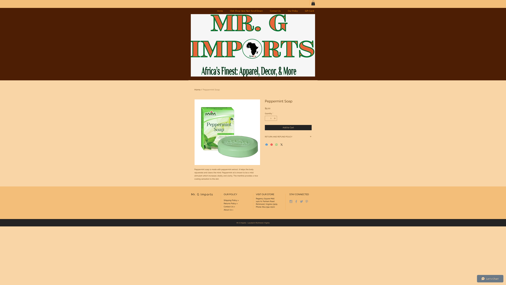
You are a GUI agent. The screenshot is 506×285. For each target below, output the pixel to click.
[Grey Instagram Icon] (291, 201)
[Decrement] (267, 118)
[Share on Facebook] (266, 144)
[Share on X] (281, 144)
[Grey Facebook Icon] (296, 201)
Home (197, 89)
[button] (246, 11)
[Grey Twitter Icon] (301, 201)
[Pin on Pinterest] (271, 144)
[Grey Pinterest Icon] (307, 201)
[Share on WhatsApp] (276, 144)
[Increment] (275, 118)
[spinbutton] (271, 118)
